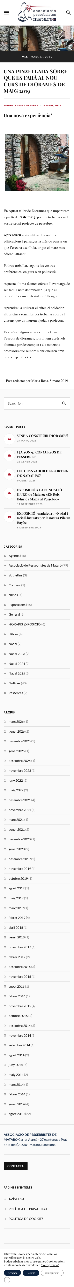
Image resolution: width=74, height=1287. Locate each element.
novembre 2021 (20, 810)
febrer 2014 (17, 1094)
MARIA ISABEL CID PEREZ (21, 105)
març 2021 (16, 819)
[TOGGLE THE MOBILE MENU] (6, 12)
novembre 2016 (20, 976)
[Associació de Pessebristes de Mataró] (37, 19)
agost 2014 (16, 1055)
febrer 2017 (17, 957)
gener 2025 (17, 751)
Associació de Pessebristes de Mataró (35, 565)
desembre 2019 (20, 859)
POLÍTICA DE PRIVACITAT (28, 1209)
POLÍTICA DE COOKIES (26, 1218)
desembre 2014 (20, 1025)
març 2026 (16, 721)
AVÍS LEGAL (17, 1199)
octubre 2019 (18, 878)
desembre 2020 (20, 839)
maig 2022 (16, 790)
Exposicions (17, 605)
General (14, 614)
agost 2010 (16, 1114)
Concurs (15, 585)
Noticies (14, 683)
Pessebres (16, 693)
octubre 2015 (18, 1016)
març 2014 (16, 1084)
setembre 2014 (19, 1045)
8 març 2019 (52, 105)
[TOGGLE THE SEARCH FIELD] (67, 12)
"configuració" (50, 1265)
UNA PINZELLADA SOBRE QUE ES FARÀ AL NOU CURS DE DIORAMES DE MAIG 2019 (35, 81)
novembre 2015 (20, 1006)
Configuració (52, 1272)
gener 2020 (17, 849)
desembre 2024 (20, 760)
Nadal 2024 (17, 663)
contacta (15, 1166)
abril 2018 (16, 927)
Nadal (13, 644)
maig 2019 (16, 898)
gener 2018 (17, 937)
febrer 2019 (17, 917)
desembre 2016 (20, 966)
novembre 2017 (20, 947)
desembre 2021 (20, 800)
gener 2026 (17, 731)
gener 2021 (17, 829)
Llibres (13, 634)
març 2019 (16, 908)
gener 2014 (17, 1104)
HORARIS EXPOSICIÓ (25, 624)
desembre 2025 (20, 741)
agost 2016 (16, 986)
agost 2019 (16, 888)
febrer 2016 (17, 996)
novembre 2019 (20, 868)
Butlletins (15, 575)
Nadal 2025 (17, 673)
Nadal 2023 (17, 654)
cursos (13, 595)
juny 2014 (16, 1065)
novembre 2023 (20, 770)
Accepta (12, 1272)
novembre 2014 (20, 1035)
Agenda (14, 555)
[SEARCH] (64, 403)
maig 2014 (16, 1074)
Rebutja (31, 1272)
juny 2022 (16, 780)
